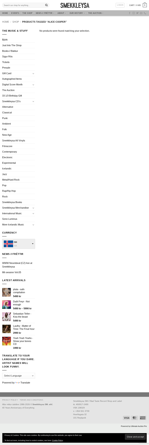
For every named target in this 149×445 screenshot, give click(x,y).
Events (15, 13)
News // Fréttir (44, 13)
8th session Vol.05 (11, 272)
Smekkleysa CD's (11, 101)
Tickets (5, 62)
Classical (7, 112)
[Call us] (145, 13)
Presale (6, 67)
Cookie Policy (57, 440)
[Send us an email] (141, 13)
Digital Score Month (12, 84)
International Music (12, 213)
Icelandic (6, 168)
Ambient (6, 123)
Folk (4, 129)
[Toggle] (33, 73)
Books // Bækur (10, 51)
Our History (76, 13)
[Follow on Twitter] (137, 13)
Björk (5, 39)
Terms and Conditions (31, 400)
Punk (5, 118)
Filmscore (7, 146)
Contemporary (9, 152)
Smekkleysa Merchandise (15, 208)
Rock (5, 196)
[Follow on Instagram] (133, 13)
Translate (25, 382)
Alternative (7, 107)
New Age (7, 135)
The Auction (94, 13)
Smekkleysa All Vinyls (13, 140)
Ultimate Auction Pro (139, 426)
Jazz (4, 174)
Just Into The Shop (12, 45)
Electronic (7, 157)
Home (5, 13)
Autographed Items (12, 79)
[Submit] (46, 5)
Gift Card (6, 73)
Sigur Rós (7, 56)
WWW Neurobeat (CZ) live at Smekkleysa (17, 265)
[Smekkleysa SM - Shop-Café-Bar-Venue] (74, 5)
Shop (15, 22)
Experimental (9, 163)
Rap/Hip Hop (9, 191)
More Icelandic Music (13, 224)
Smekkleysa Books (12, 202)
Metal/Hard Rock (10, 180)
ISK (15, 242)
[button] (120, 5)
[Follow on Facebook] (129, 13)
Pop (4, 185)
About (60, 13)
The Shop (27, 13)
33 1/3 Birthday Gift (12, 95)
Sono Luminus (9, 219)
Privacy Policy (10, 400)
